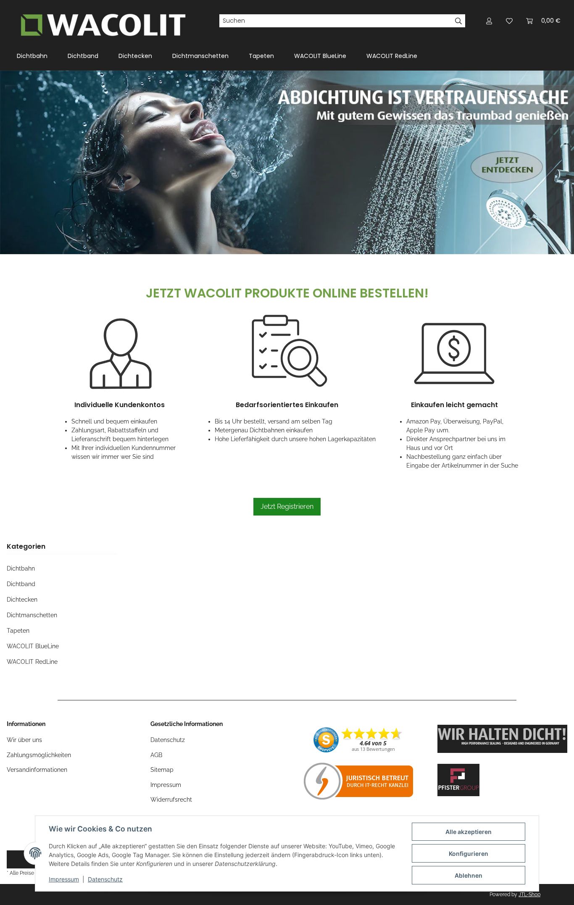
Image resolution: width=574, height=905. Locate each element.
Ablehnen (468, 875)
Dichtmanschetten (32, 615)
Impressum (64, 879)
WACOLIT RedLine (32, 661)
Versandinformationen (37, 769)
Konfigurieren (468, 853)
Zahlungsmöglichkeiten (39, 755)
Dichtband (21, 584)
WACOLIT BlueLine (33, 646)
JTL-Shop (529, 894)
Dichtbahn (21, 568)
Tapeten (18, 630)
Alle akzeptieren (468, 831)
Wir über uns (24, 740)
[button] (489, 20)
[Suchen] (459, 21)
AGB (156, 755)
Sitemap (162, 769)
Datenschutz (105, 879)
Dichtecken (22, 599)
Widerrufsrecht (171, 799)
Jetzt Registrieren (287, 506)
